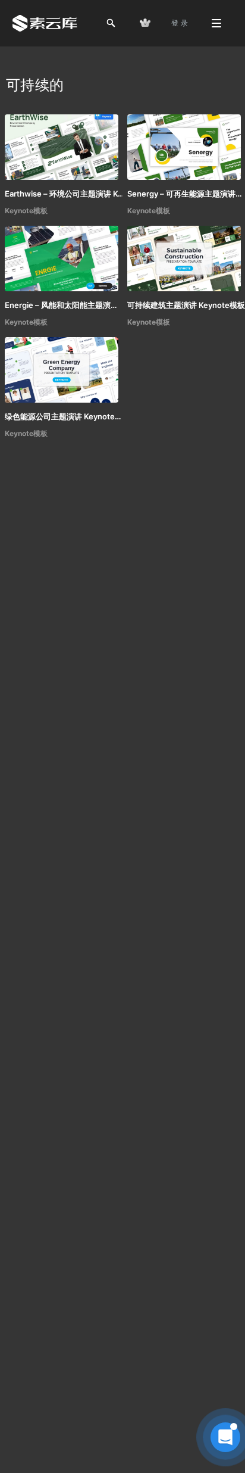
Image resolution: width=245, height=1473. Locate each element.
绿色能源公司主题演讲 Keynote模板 (64, 416)
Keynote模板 (26, 210)
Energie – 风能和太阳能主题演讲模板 (64, 305)
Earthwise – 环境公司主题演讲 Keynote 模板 (64, 193)
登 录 (179, 22)
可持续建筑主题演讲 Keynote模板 (186, 305)
